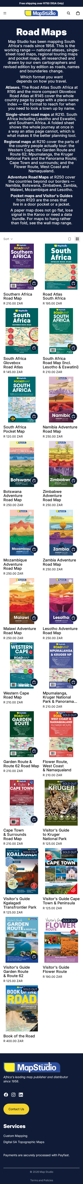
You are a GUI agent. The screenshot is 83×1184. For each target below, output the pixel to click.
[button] (8, 239)
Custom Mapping (15, 1136)
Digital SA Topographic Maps (23, 1142)
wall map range (57, 223)
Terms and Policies (41, 1180)
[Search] (68, 13)
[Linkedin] (20, 1094)
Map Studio (46, 1171)
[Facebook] (6, 1094)
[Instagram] (13, 1094)
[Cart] (78, 13)
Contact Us (16, 1109)
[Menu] (5, 13)
